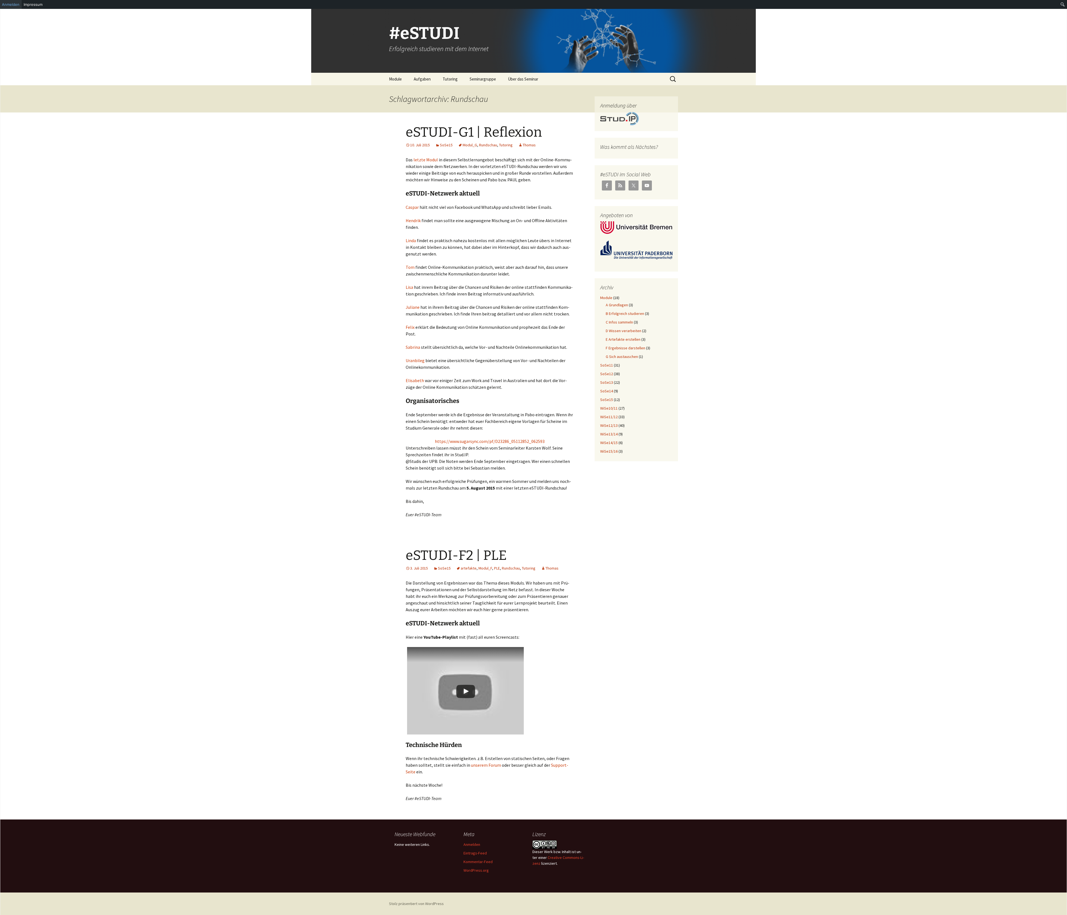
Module (395, 79)
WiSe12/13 (609, 425)
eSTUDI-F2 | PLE (456, 555)
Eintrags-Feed (475, 853)
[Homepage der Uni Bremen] (636, 227)
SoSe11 (606, 365)
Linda (411, 240)
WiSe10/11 (609, 408)
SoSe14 (606, 390)
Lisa (409, 287)
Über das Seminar (523, 79)
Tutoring (450, 79)
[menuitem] (1062, 4)
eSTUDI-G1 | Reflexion (474, 132)
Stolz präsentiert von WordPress (416, 903)
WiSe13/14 (609, 434)
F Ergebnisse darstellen (625, 347)
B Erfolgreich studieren (625, 313)
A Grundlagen (617, 304)
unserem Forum (486, 765)
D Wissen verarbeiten (623, 330)
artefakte (469, 568)
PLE (497, 568)
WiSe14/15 (609, 442)
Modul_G (470, 144)
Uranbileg (415, 360)
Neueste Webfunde (415, 834)
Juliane (413, 307)
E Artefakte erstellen (623, 339)
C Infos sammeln (619, 322)
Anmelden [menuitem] (10, 4)
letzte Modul (425, 159)
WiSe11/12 (609, 416)
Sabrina (413, 347)
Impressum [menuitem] (33, 4)
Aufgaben (422, 79)
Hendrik (413, 220)
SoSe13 (606, 382)
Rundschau (488, 144)
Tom (410, 267)
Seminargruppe (483, 79)
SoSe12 (606, 373)
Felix (410, 327)
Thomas (529, 144)
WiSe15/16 (609, 451)
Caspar (412, 207)
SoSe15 (446, 144)
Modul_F (485, 568)
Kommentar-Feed (478, 861)
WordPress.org (476, 870)
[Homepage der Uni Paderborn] (636, 249)
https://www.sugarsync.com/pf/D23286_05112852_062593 (490, 441)
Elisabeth (415, 380)
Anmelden (471, 844)
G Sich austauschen (622, 356)
